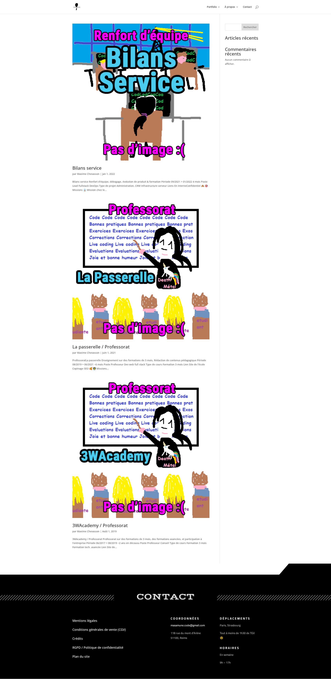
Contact (247, 7)
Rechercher (250, 27)
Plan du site (81, 656)
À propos (230, 7)
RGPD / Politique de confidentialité (97, 647)
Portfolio (212, 7)
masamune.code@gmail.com (188, 625)
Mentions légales (84, 621)
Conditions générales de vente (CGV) (99, 629)
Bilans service (87, 168)
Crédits (77, 638)
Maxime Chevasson (88, 174)
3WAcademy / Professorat (100, 525)
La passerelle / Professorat (101, 347)
